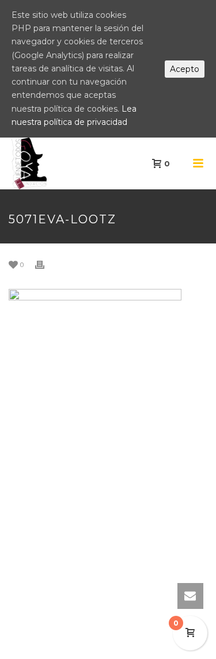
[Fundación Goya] (6, 163)
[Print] (45, 264)
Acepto (184, 69)
